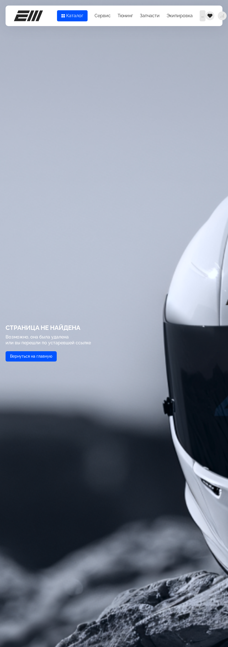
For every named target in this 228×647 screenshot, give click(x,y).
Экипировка (180, 15)
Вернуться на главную (31, 356)
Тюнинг (125, 15)
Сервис (103, 15)
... (202, 15)
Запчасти (150, 15)
